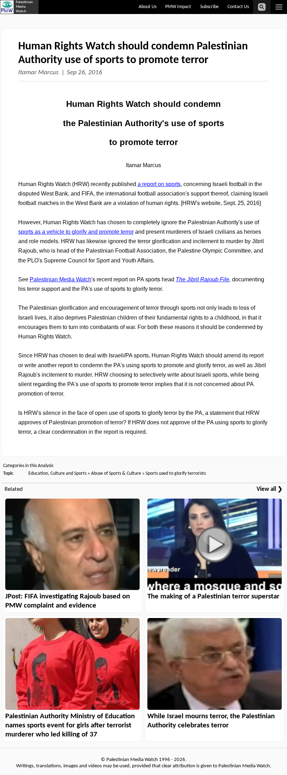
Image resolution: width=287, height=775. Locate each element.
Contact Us (238, 6)
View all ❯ (269, 489)
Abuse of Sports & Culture (116, 473)
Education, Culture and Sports (57, 473)
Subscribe (209, 6)
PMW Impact (178, 6)
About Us (147, 6)
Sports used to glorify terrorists (176, 473)
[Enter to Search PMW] (262, 7)
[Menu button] (279, 7)
